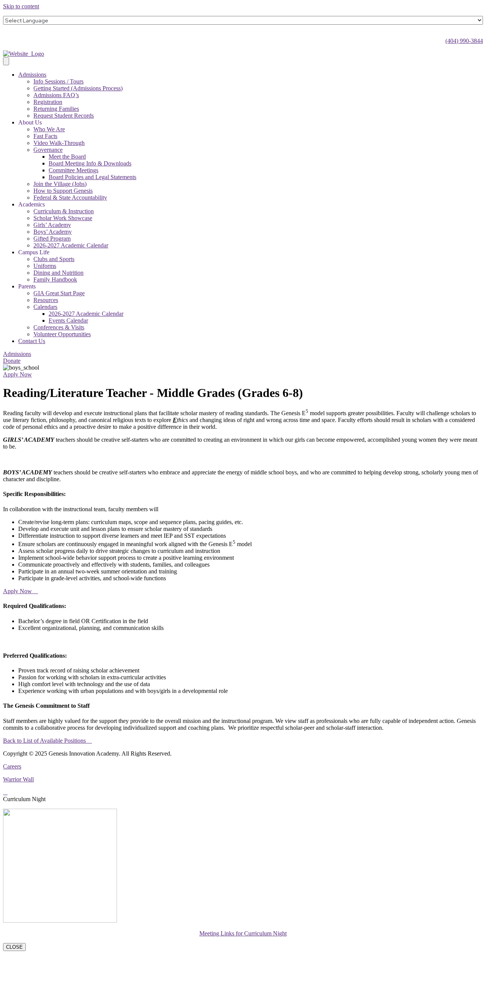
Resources (45, 300)
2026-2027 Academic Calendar (70, 245)
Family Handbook (55, 279)
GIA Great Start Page (59, 293)
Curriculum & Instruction (63, 211)
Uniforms (44, 266)
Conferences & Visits (58, 327)
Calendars (45, 307)
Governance (48, 149)
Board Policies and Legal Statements (92, 177)
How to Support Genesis (63, 190)
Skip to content (21, 6)
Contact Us (31, 341)
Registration (47, 102)
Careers (12, 766)
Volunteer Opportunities (62, 334)
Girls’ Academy (52, 225)
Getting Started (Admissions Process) (78, 88)
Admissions (32, 74)
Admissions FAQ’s (56, 95)
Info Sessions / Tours (58, 81)
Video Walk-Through (59, 143)
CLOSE (14, 947)
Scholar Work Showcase (62, 218)
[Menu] (6, 61)
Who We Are (49, 129)
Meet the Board (67, 156)
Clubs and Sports (53, 259)
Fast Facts (45, 136)
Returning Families (56, 108)
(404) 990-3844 (464, 41)
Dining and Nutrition (58, 272)
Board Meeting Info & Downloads (90, 163)
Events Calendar (68, 320)
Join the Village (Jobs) (60, 184)
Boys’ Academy (52, 231)
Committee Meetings (73, 170)
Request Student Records (63, 115)
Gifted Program (52, 238)
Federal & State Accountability (70, 197)
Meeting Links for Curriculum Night (243, 933)
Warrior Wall (18, 779)
